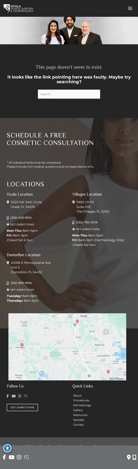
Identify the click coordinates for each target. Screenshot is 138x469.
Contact (78, 424)
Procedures (81, 400)
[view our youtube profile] (13, 396)
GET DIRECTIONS (21, 224)
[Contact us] (129, 457)
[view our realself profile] (25, 396)
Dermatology (82, 405)
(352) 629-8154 (21, 217)
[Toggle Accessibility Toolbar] (7, 448)
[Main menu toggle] (130, 8)
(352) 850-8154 (21, 283)
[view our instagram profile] (19, 396)
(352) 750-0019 (87, 222)
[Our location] (134, 457)
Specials (78, 420)
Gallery (78, 410)
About (77, 395)
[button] (20, 224)
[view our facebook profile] (7, 396)
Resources (80, 415)
